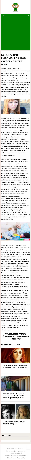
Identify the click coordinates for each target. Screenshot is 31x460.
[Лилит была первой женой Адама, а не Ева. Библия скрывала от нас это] (15, 355)
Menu (3, 16)
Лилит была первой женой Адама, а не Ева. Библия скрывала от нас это (15, 367)
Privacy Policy (11, 458)
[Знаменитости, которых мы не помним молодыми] (15, 411)
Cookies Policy (21, 458)
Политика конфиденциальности (15, 451)
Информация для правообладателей (15, 455)
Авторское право (15, 453)
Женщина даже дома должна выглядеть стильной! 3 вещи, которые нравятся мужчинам (13, 396)
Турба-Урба (10, 448)
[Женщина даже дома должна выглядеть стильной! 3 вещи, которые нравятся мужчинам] (15, 383)
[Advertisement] (15, 34)
